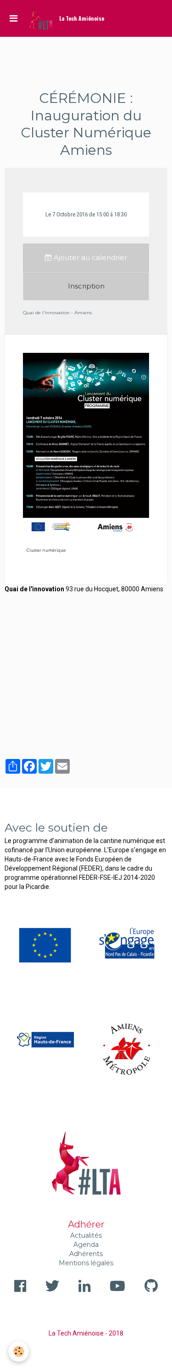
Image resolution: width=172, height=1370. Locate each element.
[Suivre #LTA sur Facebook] (20, 1286)
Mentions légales (86, 1263)
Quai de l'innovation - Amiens (57, 313)
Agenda (86, 1244)
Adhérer (86, 1224)
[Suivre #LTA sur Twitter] (52, 1286)
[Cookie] (18, 1351)
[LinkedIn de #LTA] (84, 1286)
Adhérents (86, 1254)
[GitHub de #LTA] (151, 1286)
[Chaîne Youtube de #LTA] (117, 1286)
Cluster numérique (46, 550)
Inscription (86, 286)
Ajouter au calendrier (89, 257)
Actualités (86, 1235)
